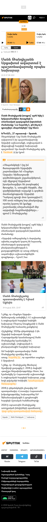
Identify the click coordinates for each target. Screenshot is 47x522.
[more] (42, 217)
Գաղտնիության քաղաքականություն (16, 484)
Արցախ (5, 417)
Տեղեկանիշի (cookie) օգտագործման (16, 488)
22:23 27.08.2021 (8, 75)
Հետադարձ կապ (8, 491)
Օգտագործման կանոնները (12, 474)
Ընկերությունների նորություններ (15, 481)
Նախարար (30, 417)
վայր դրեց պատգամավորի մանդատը (22, 411)
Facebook (8, 152)
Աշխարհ (24, 450)
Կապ (27, 474)
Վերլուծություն (37, 450)
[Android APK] (8, 498)
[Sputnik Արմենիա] (7, 18)
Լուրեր (10, 36)
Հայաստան (14, 450)
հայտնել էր (14, 357)
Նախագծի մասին (8, 471)
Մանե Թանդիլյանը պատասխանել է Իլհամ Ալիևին (18, 299)
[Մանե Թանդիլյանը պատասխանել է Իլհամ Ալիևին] (23, 277)
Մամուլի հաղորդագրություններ (14, 478)
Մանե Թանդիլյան (17, 417)
